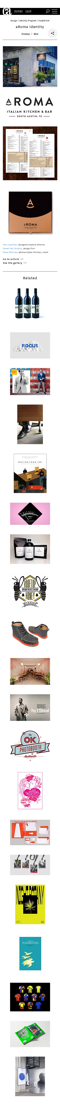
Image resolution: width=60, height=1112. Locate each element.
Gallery (28, 11)
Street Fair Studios (12, 248)
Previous (26, 34)
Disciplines (18, 11)
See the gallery (12, 263)
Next (36, 34)
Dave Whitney (10, 252)
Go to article (11, 259)
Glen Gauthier (10, 244)
